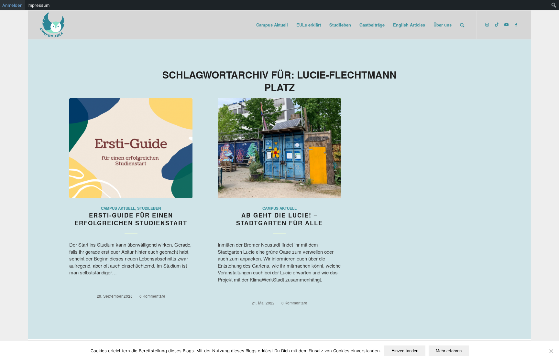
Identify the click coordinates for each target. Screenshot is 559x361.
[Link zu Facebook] (516, 24)
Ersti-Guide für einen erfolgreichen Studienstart (130, 219)
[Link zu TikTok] (496, 24)
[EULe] (52, 25)
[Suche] (462, 25)
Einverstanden (404, 350)
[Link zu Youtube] (506, 24)
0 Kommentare (152, 296)
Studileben (149, 208)
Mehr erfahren (449, 350)
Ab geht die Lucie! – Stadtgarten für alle (279, 219)
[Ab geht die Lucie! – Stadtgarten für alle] (279, 148)
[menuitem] (554, 5)
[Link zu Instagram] (487, 24)
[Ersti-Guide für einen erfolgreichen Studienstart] (130, 148)
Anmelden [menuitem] (12, 5)
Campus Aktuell (118, 208)
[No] (551, 351)
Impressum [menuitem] (38, 5)
